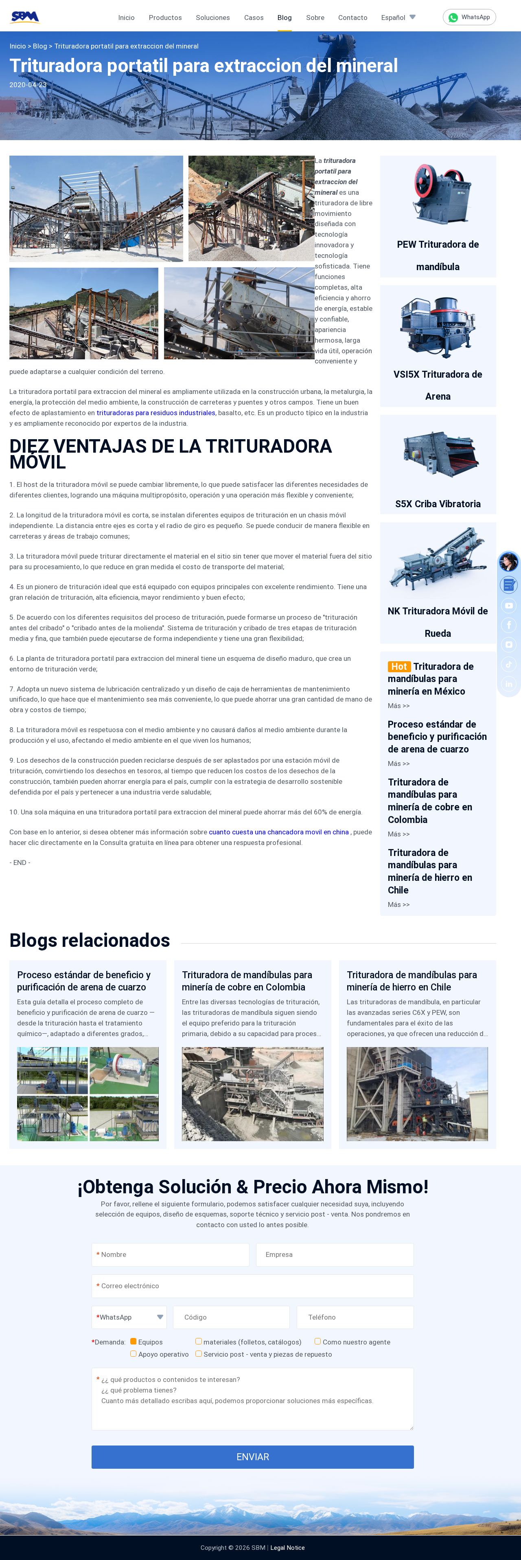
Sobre (315, 17)
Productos (165, 17)
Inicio (126, 17)
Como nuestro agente (356, 1342)
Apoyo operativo (163, 1354)
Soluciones (213, 17)
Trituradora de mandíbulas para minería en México (431, 679)
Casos (254, 17)
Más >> (399, 706)
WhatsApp (475, 17)
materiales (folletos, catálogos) (253, 1342)
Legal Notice (287, 1547)
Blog (285, 17)
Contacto (353, 17)
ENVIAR (252, 1457)
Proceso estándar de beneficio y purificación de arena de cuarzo (437, 737)
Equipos (150, 1342)
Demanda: (109, 1342)
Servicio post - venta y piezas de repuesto (268, 1354)
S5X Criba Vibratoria (438, 504)
